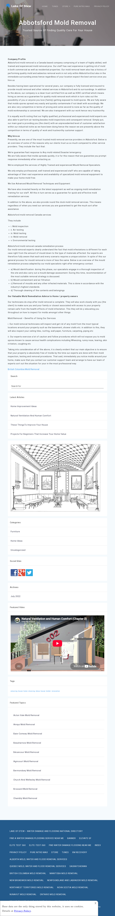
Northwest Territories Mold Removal (32, 887)
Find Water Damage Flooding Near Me (70, 845)
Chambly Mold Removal (25, 798)
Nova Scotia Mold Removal (72, 887)
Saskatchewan (78, 866)
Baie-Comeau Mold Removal (27, 734)
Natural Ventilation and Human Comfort (31, 416)
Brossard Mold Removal (25, 789)
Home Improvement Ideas (24, 406)
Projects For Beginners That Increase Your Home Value (38, 434)
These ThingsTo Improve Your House (29, 425)
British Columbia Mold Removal (23, 369)
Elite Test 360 (18, 845)
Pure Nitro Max (82, 6)
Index (98, 845)
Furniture (15, 531)
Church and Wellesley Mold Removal (31, 780)
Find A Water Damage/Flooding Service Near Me (37, 838)
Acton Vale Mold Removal (26, 715)
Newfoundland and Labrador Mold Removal (72, 880)
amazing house (17, 691)
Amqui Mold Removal (24, 724)
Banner (71, 838)
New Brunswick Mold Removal (27, 880)
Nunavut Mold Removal (23, 894)
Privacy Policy (101, 6)
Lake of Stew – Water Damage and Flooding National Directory (46, 831)
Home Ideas (17, 541)
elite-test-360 (37, 845)
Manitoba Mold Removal (64, 873)
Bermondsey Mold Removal (27, 770)
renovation (56, 691)
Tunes (55, 6)
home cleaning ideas (31, 691)
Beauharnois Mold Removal (27, 743)
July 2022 (15, 596)
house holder (46, 691)
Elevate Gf (85, 838)
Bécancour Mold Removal (26, 752)
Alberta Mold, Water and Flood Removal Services (38, 859)
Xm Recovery (79, 852)
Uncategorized (18, 550)
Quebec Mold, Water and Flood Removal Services (38, 866)
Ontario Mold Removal (53, 894)
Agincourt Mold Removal (25, 761)
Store (65, 6)
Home (45, 6)
